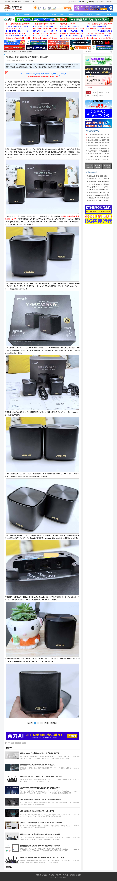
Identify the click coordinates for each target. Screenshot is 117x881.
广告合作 (45, 875)
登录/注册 (73, 1)
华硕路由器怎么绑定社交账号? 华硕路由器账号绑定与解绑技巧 (40, 846)
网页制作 (17, 14)
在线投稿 (78, 875)
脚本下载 (45, 14)
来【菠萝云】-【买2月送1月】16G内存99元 (18, 26)
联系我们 (51, 875)
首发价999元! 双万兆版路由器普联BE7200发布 (100, 181)
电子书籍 (71, 14)
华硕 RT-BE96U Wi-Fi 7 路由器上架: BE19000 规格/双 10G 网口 (41, 776)
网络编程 (27, 14)
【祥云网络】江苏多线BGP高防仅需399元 (99, 33)
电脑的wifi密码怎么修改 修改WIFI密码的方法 (101, 137)
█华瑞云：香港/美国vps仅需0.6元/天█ (71, 35)
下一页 (46, 723)
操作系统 (80, 14)
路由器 (19, 52)
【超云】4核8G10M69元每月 (41, 35)
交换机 (94, 92)
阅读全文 (53, 723)
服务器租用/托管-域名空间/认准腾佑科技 (98, 35)
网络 (15, 52)
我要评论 (32, 60)
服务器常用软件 (16, 1)
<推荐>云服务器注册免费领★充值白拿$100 (17, 24)
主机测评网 (26, 1)
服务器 (62, 14)
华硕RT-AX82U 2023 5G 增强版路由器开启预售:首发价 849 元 (40, 788)
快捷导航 (109, 1)
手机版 (82, 1)
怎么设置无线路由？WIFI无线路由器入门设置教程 (102, 156)
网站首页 (8, 14)
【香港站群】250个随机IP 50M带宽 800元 (45, 31)
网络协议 (101, 92)
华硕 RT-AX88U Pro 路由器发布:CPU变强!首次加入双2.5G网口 (40, 834)
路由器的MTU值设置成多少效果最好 (98, 159)
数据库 (54, 14)
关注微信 (101, 1)
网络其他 (101, 95)
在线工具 (34, 1)
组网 (107, 92)
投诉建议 (72, 875)
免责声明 (58, 875)
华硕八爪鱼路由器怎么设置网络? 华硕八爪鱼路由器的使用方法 (40, 799)
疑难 (88, 95)
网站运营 (89, 14)
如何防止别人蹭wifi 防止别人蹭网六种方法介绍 (101, 145)
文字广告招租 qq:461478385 (68, 24)
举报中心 (91, 2)
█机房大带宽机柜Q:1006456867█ (96, 26)
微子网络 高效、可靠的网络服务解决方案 (71, 33)
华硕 (12, 742)
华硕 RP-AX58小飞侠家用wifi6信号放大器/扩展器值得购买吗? (40, 753)
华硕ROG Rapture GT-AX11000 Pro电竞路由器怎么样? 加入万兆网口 (42, 857)
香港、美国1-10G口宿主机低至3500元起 (71, 31)
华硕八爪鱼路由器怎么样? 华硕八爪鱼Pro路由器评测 (37, 811)
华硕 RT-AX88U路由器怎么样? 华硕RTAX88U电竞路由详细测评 (41, 822)
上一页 (30, 723)
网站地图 (65, 875)
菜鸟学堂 (7, 1)
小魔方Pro (17, 742)
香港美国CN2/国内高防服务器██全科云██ (17, 38)
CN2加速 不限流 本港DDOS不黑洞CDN (44, 24)
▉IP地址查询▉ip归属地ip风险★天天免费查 (45, 28)
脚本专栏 (36, 14)
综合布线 (95, 95)
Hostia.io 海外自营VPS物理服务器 (69, 26)
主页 (12, 52)
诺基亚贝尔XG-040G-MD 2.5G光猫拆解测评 (99, 200)
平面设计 (99, 14)
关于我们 (38, 875)
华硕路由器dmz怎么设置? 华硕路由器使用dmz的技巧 (37, 765)
